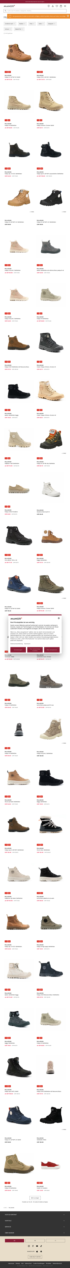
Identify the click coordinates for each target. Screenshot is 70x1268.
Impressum (11, 1263)
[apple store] (37, 1251)
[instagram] (29, 1246)
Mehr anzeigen (35, 1198)
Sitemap (18, 1263)
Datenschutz (28, 1263)
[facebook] (33, 1246)
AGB (22, 1263)
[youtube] (37, 1246)
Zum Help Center (35, 1257)
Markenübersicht (57, 1263)
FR (35, 1240)
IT (55, 1240)
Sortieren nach (9, 23)
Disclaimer (48, 1263)
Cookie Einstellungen (38, 1263)
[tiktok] (41, 1246)
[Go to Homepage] (9, 6)
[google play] (41, 1251)
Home (5, 1207)
